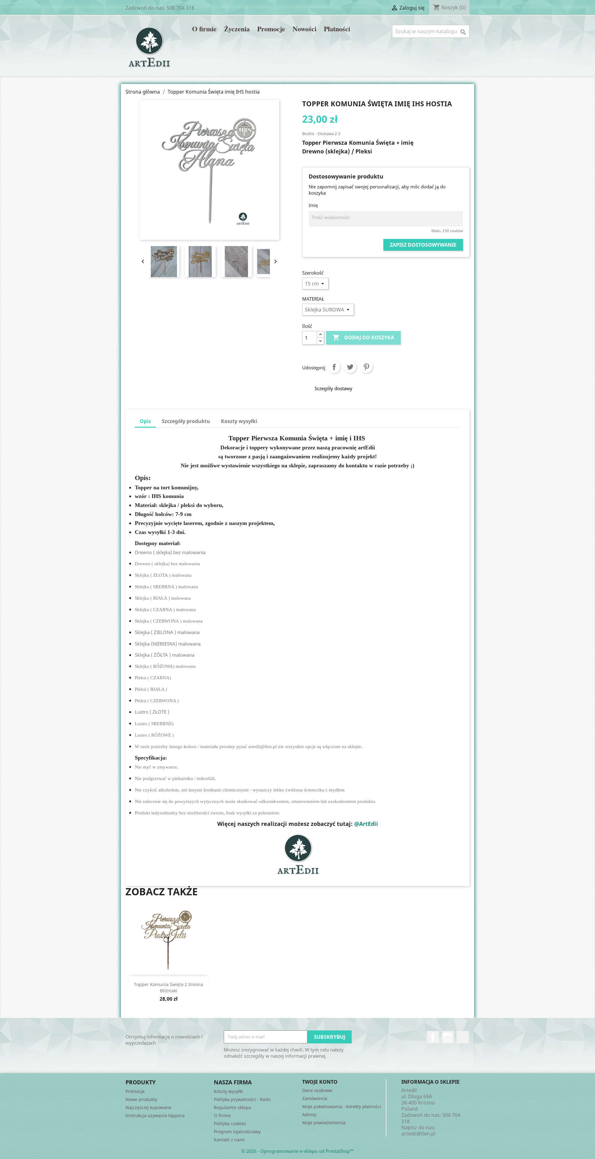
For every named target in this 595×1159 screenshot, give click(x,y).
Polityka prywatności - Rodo (242, 1099)
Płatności (337, 29)
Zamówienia (314, 1098)
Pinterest (366, 367)
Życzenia (237, 29)
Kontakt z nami (229, 1140)
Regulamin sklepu (232, 1107)
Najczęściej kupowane (148, 1107)
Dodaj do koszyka (363, 337)
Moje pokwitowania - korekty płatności (341, 1106)
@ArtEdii (366, 823)
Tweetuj (350, 367)
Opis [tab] (145, 421)
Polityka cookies (230, 1123)
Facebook (433, 1037)
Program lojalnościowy (237, 1132)
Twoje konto (319, 1081)
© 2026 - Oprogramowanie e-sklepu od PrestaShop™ (297, 1151)
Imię (313, 205)
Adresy (309, 1114)
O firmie (204, 29)
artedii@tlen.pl (418, 1133)
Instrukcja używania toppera (155, 1115)
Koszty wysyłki (228, 1091)
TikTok (462, 1037)
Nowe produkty (141, 1099)
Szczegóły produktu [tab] (186, 421)
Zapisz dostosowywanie (423, 244)
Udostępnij (334, 367)
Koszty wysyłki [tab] (239, 421)
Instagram (448, 1037)
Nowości (304, 29)
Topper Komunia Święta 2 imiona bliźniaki (168, 987)
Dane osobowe (317, 1090)
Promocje (271, 29)
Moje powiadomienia (324, 1123)
